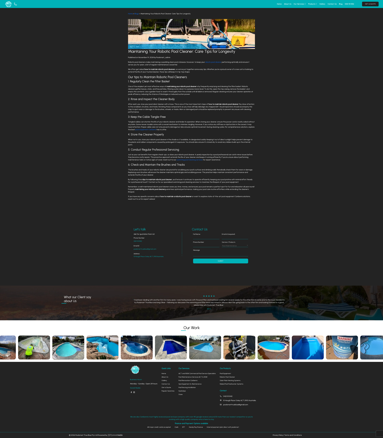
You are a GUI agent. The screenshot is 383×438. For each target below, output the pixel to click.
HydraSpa (182, 388)
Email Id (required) (228, 234)
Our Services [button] (299, 4)
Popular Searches (168, 388)
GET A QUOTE (370, 4)
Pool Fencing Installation (187, 385)
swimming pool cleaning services (190, 160)
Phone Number (198, 242)
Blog (340, 4)
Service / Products (228, 242)
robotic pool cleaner (213, 62)
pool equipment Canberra (145, 129)
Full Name (196, 234)
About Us (287, 4)
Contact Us (332, 4)
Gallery (322, 4)
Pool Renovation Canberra (188, 378)
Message (196, 250)
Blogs (137, 14)
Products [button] (312, 4)
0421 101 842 (349, 4)
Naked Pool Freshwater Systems (231, 381)
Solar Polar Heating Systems (230, 378)
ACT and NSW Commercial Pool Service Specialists (197, 371)
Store (181, 392)
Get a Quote (166, 385)
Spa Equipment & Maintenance (190, 381)
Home (279, 4)
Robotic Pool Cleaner (227, 374)
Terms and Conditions (293, 432)
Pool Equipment (225, 371)
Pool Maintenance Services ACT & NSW (193, 374)
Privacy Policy (278, 432)
